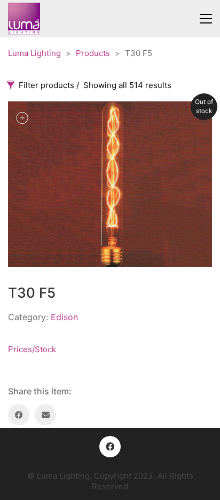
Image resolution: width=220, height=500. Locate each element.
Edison (64, 317)
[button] (206, 18)
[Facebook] (18, 414)
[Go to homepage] (24, 19)
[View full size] (21, 117)
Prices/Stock (32, 349)
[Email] (45, 414)
